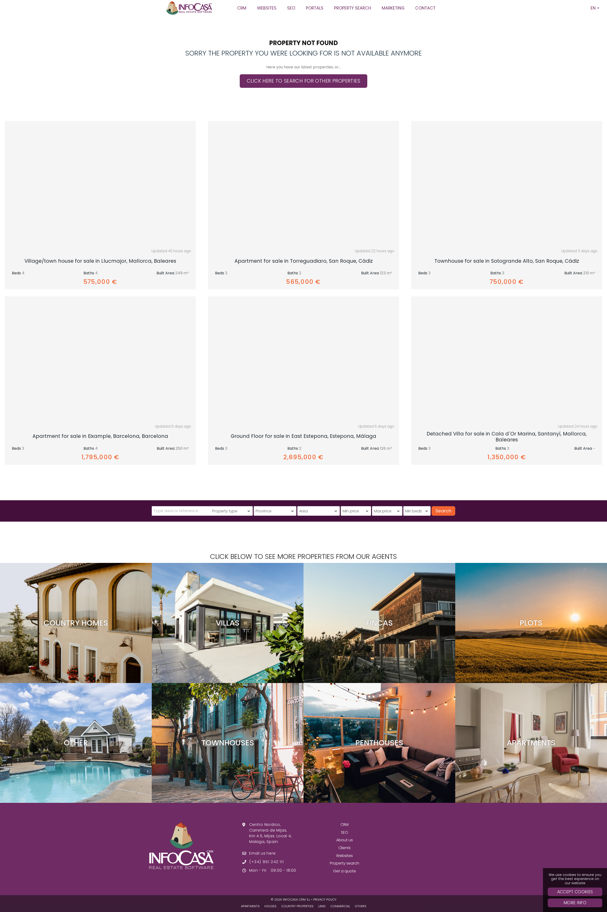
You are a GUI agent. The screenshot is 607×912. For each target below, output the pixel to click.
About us (344, 840)
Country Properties (297, 906)
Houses (270, 906)
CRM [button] (241, 8)
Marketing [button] (393, 8)
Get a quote (344, 871)
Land (322, 906)
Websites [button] (266, 8)
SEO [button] (291, 8)
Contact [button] (425, 8)
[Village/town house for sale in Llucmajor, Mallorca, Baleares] (100, 183)
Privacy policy (324, 900)
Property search (344, 863)
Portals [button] (314, 8)
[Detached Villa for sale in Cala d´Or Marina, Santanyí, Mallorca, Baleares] (506, 358)
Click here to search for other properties (303, 80)
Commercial (340, 906)
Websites (344, 855)
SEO (344, 832)
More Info (575, 903)
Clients (344, 848)
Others (360, 906)
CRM (344, 824)
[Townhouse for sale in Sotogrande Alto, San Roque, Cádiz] (506, 183)
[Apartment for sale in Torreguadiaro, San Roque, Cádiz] (303, 183)
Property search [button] (352, 8)
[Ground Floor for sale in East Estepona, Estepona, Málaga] (303, 358)
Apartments (250, 906)
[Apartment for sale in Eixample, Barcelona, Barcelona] (100, 358)
